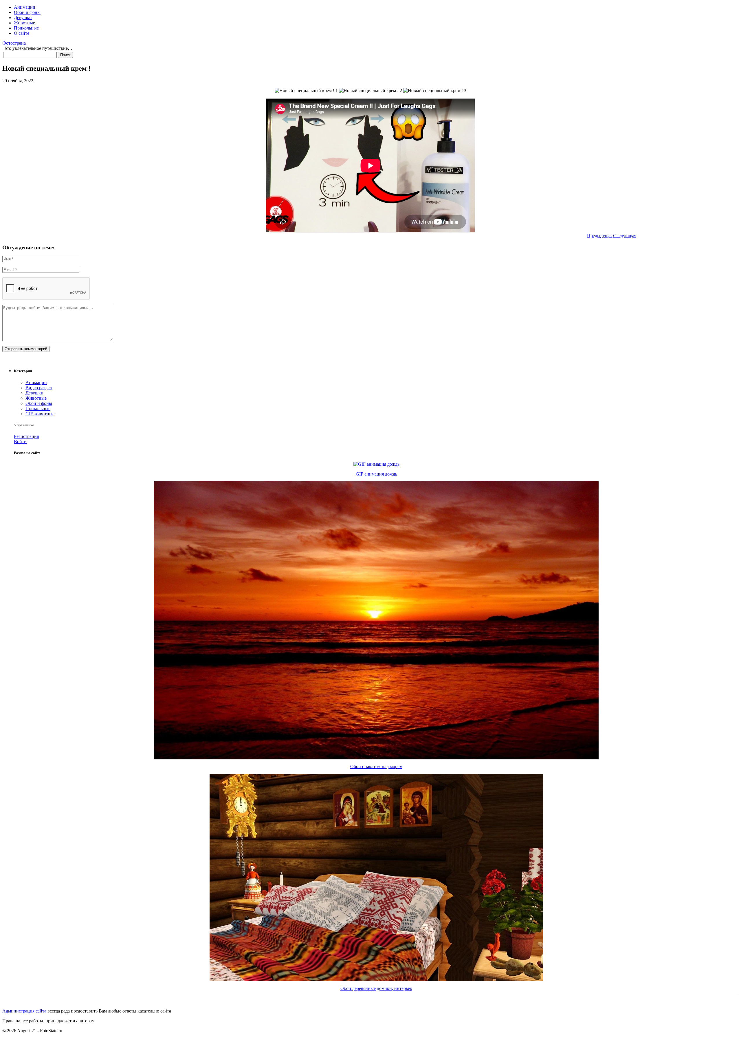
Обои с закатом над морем (376, 766)
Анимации (24, 7)
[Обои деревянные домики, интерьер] (376, 979)
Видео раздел (38, 387)
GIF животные (39, 413)
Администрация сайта (24, 1010)
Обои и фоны (27, 12)
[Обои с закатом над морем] (376, 757)
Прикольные (26, 27)
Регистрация (26, 436)
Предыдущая (599, 235)
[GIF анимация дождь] (376, 464)
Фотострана (14, 43)
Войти (20, 441)
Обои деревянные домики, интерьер (376, 988)
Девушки (23, 17)
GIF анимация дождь (376, 474)
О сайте (21, 33)
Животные (24, 22)
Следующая (624, 235)
